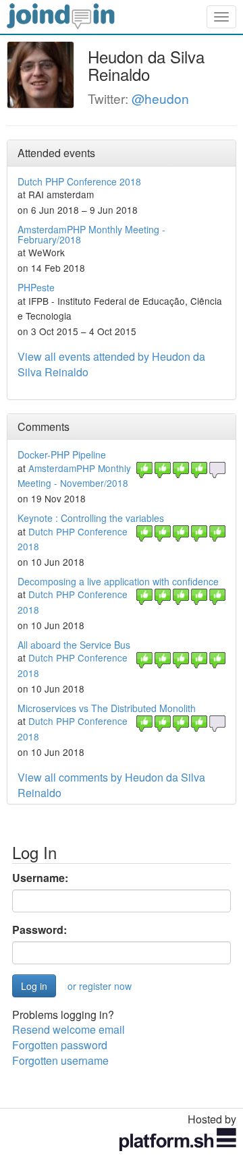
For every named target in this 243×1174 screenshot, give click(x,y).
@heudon (160, 98)
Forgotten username (60, 1060)
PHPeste (36, 287)
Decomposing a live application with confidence (118, 581)
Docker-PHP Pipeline (62, 454)
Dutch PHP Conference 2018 (79, 181)
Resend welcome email (68, 1029)
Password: (39, 929)
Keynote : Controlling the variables (91, 518)
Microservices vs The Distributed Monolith (107, 708)
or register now (100, 986)
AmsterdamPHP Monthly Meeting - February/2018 (91, 234)
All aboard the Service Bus (74, 644)
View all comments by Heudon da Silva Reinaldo (111, 784)
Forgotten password (59, 1045)
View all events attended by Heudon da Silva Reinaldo (111, 364)
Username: (40, 878)
